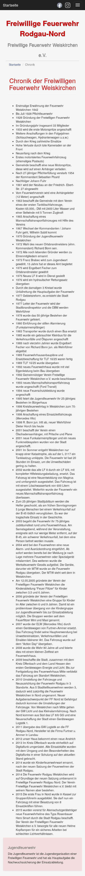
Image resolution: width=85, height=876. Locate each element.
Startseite (10, 5)
